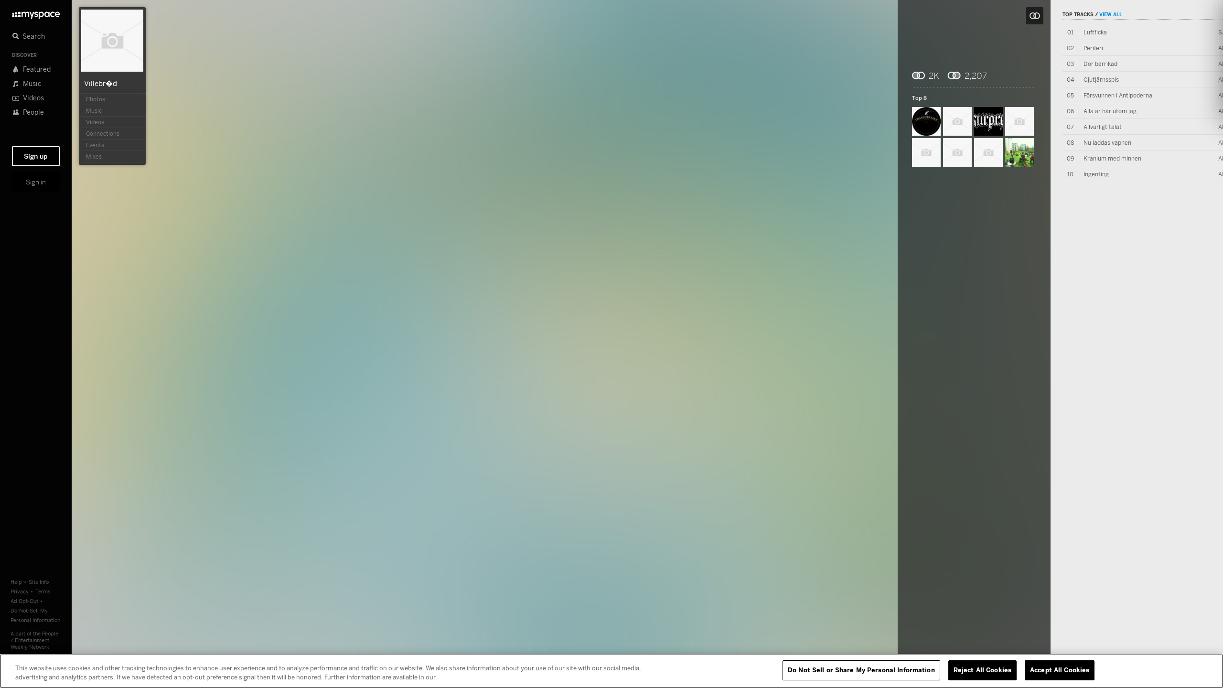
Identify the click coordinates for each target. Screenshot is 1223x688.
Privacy (20, 591)
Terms (43, 591)
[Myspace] (36, 13)
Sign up (36, 156)
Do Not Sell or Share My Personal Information (861, 670)
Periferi (1093, 48)
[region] (611, 671)
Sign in (36, 182)
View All (1110, 14)
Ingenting (1096, 174)
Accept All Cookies (1059, 670)
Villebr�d (100, 83)
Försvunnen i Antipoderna (1118, 95)
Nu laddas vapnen (1107, 143)
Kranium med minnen (1112, 158)
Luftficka (1095, 32)
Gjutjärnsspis (1101, 79)
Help (16, 581)
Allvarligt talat (1103, 127)
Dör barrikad (1100, 64)
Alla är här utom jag (1110, 111)
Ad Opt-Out (24, 600)
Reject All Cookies (982, 670)
